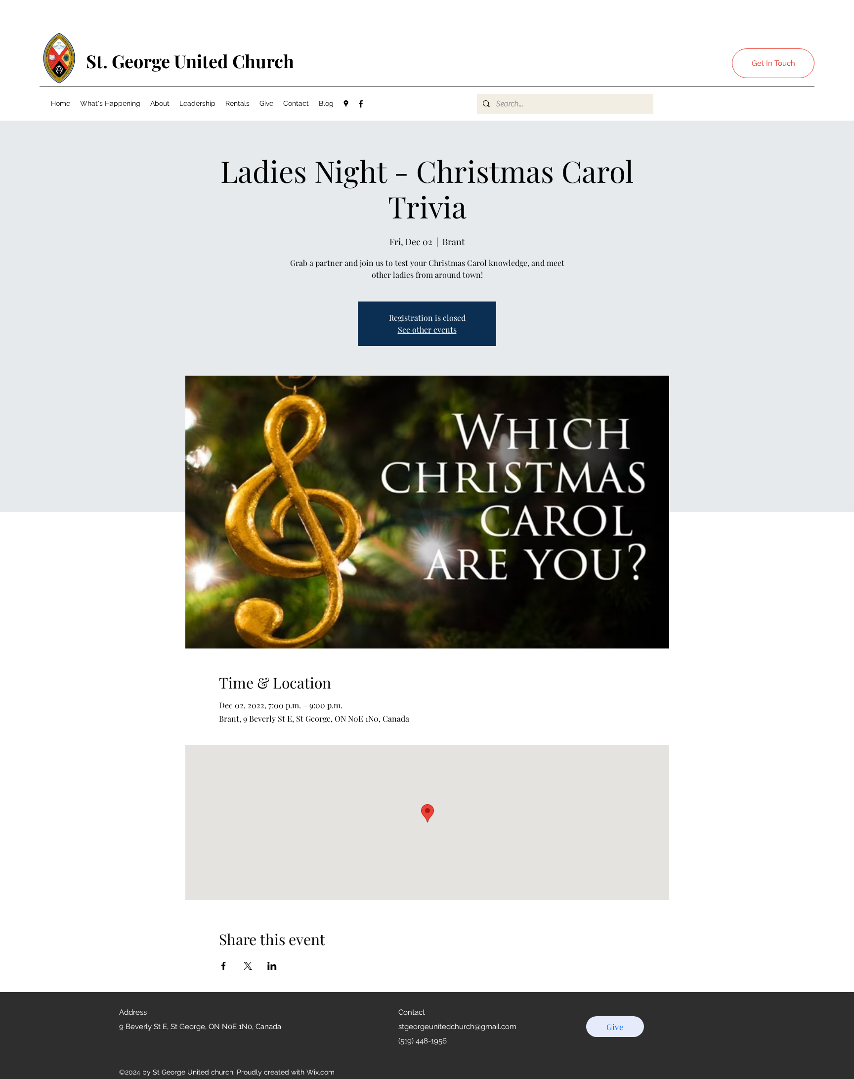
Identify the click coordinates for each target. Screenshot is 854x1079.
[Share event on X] (248, 966)
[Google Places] (346, 104)
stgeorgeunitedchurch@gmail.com (457, 1026)
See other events (427, 329)
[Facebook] (361, 104)
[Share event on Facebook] (223, 966)
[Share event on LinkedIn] (272, 966)
